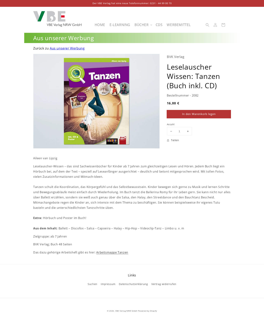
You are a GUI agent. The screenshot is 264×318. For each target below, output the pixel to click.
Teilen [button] (175, 140)
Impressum (108, 284)
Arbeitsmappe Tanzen (112, 252)
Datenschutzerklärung (133, 284)
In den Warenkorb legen (199, 114)
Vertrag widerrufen (163, 284)
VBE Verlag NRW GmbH (126, 311)
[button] (207, 25)
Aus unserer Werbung (67, 48)
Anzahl (170, 124)
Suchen (92, 284)
